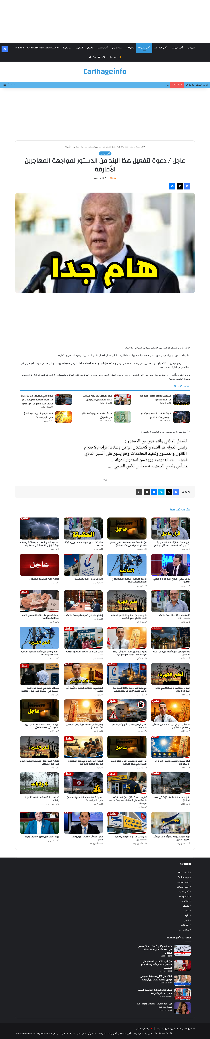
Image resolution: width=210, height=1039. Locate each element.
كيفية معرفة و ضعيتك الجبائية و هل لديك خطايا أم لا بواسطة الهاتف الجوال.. (155, 949)
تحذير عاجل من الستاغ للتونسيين (88, 579)
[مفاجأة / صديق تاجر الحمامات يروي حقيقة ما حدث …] (83, 528)
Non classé (183, 872)
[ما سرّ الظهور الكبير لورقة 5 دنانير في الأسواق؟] (122, 417)
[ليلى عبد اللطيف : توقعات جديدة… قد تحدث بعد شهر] (182, 1008)
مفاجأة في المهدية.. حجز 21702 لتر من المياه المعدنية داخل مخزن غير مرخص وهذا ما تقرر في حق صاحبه (37, 400)
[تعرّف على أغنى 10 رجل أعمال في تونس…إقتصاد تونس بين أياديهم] (182, 980)
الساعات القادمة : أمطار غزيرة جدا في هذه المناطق (155, 398)
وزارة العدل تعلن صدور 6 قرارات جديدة (42, 837)
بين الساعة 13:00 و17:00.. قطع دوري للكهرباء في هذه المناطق (42, 726)
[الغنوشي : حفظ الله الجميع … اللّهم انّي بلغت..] (83, 674)
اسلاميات (185, 901)
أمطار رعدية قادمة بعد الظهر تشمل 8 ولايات (42, 798)
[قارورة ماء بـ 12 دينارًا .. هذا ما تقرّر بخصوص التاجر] (170, 601)
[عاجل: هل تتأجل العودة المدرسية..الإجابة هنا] (83, 638)
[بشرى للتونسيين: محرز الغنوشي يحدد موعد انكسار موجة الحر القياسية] (127, 638)
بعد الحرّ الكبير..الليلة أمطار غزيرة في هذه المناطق (171, 653)
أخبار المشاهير (161, 48)
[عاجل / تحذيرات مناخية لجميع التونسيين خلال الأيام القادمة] (83, 783)
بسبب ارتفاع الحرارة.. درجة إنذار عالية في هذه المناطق (84, 726)
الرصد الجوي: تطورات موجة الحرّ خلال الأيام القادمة (38, 415)
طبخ (187, 910)
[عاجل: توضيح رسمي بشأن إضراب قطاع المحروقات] (127, 710)
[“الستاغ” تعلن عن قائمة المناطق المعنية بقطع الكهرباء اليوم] (39, 638)
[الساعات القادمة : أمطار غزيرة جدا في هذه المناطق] (181, 399)
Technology (183, 877)
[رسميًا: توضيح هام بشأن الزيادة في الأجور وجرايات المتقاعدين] (39, 601)
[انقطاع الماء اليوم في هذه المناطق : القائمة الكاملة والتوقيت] (83, 747)
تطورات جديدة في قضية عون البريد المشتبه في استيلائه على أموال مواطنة (40, 689)
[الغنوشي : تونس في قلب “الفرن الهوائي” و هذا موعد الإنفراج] (170, 710)
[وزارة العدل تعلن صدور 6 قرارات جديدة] (39, 823)
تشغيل (90, 48)
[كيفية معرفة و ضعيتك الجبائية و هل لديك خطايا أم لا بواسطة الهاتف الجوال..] (182, 950)
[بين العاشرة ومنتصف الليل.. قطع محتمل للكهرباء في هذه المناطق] (127, 747)
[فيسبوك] (187, 186)
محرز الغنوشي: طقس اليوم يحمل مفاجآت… (87, 838)
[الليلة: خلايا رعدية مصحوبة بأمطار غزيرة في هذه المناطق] (181, 417)
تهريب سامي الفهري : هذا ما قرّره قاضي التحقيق (171, 580)
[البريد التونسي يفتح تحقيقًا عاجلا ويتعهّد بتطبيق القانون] (170, 823)
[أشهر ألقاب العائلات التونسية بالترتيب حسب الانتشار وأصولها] (182, 994)
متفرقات (130, 48)
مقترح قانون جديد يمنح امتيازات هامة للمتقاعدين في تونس (144, 85)
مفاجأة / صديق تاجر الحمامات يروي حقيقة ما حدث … (84, 543)
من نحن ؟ (67, 48)
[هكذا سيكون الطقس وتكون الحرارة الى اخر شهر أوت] (170, 747)
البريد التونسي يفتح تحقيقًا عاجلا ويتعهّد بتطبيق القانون (172, 838)
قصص (186, 920)
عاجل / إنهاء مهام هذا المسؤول (44, 579)
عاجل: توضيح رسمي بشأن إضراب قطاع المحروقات (129, 726)
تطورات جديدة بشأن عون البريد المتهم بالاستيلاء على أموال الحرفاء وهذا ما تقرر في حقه (128, 800)
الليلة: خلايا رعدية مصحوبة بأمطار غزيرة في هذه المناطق (156, 415)
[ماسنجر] (172, 186)
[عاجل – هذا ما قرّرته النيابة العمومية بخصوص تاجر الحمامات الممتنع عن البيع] (170, 528)
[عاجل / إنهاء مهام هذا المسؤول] (39, 565)
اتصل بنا (79, 48)
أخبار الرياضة (177, 48)
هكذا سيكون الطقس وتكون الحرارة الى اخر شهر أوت (172, 762)
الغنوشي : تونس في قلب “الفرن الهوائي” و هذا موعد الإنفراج (170, 726)
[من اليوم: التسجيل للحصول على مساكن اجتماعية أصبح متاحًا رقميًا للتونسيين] (182, 965)
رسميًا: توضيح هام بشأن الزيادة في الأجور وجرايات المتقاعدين (40, 616)
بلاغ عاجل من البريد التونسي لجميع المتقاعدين (131, 838)
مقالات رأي (117, 48)
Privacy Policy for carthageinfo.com (37, 48)
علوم (187, 915)
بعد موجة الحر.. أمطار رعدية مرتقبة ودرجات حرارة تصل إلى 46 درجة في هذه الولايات (39, 543)
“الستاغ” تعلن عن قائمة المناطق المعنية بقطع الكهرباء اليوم (40, 653)
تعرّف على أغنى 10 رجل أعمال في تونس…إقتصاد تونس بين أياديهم (156, 978)
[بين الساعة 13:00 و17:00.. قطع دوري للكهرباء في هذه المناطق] (39, 710)
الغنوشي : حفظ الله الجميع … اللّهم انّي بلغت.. (84, 689)
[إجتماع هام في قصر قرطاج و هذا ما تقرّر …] (83, 601)
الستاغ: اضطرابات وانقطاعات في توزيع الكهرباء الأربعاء (172, 689)
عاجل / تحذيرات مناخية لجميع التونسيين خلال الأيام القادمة (85, 798)
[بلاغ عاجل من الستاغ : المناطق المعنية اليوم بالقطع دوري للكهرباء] (127, 601)
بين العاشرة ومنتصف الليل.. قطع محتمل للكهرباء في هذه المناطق (128, 762)
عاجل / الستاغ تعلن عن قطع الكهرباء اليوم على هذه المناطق (39, 762)
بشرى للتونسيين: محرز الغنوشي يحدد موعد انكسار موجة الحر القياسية (130, 653)
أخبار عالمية (102, 48)
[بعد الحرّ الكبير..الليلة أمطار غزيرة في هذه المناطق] (170, 638)
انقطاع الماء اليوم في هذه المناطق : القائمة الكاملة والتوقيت (85, 762)
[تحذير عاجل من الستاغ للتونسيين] (83, 565)
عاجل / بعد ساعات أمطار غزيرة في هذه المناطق (172, 798)
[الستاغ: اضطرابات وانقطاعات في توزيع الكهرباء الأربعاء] (170, 674)
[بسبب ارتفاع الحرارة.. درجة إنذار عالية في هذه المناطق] (83, 710)
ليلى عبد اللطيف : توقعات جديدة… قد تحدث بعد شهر (154, 1005)
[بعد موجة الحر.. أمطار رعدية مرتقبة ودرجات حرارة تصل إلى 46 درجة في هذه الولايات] (39, 528)
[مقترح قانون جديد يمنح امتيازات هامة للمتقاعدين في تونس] (122, 399)
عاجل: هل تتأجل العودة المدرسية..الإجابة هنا (84, 653)
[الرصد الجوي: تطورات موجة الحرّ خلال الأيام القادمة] (63, 417)
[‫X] (180, 186)
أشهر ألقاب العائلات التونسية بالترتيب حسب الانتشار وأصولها (155, 991)
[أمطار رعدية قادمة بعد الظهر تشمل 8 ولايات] (39, 783)
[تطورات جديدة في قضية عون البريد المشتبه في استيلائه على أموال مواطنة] (39, 674)
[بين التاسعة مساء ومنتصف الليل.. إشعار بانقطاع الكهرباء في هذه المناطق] (127, 528)
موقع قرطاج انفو (143, 1028)
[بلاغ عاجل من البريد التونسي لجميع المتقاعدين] (127, 823)
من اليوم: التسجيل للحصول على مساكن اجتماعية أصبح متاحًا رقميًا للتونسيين (156, 964)
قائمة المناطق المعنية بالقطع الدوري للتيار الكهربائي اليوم (129, 580)
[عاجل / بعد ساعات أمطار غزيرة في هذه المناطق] (170, 783)
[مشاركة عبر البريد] (147, 492)
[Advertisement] (105, 21)
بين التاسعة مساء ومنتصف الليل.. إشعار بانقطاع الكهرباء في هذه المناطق (128, 543)
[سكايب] (161, 492)
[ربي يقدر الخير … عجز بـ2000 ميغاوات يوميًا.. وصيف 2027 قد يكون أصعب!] (127, 674)
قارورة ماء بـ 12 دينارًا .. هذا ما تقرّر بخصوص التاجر (174, 616)
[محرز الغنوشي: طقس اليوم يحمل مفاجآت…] (83, 823)
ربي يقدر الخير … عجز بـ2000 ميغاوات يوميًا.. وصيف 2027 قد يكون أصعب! (130, 689)
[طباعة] (139, 492)
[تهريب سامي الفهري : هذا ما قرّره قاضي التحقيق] (170, 565)
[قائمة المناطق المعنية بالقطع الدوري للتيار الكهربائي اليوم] (127, 565)
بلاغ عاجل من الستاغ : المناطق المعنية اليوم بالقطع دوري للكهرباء (129, 616)
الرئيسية (191, 48)
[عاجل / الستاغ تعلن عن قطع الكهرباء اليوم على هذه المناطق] (39, 747)
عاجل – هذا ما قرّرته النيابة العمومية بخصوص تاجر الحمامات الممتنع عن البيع (172, 543)
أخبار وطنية (145, 48)
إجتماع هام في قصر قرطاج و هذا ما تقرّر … (83, 615)
